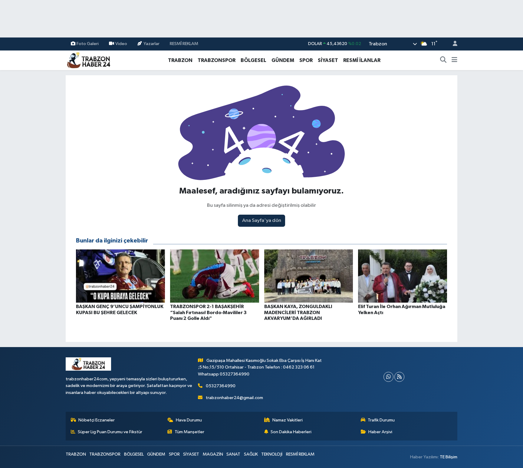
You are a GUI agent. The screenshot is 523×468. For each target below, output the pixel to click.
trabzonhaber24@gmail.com (234, 397)
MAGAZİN (213, 454)
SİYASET (328, 60)
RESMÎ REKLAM (184, 43)
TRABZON (180, 60)
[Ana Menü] (454, 60)
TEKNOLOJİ (271, 454)
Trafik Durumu (381, 420)
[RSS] (399, 377)
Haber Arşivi (380, 432)
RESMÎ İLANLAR (361, 60)
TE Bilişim (448, 457)
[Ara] (443, 60)
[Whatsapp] (388, 377)
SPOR (306, 60)
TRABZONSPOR (216, 60)
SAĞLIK (251, 454)
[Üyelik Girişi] (452, 43)
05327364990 (220, 386)
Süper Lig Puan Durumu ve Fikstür (110, 432)
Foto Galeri (88, 43)
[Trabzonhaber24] (88, 60)
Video (121, 43)
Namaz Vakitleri (287, 420)
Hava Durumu (189, 420)
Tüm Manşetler (189, 432)
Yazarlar (151, 43)
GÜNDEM (282, 60)
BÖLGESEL (253, 60)
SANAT (233, 454)
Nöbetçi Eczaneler (96, 420)
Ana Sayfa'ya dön (261, 220)
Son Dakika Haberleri (291, 432)
